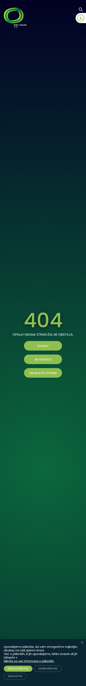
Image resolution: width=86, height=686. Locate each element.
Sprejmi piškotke (18, 668)
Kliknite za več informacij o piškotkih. (29, 661)
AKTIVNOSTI (43, 359)
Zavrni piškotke (48, 668)
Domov (43, 346)
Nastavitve (15, 676)
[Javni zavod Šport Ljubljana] (15, 18)
